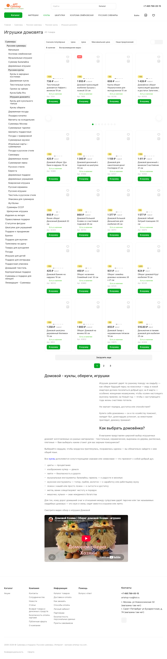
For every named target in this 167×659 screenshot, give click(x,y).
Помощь (83, 588)
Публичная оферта (38, 621)
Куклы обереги (17, 107)
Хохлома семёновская (19, 53)
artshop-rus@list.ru (130, 597)
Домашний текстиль (15, 268)
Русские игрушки (17, 191)
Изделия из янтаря (15, 215)
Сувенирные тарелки (19, 127)
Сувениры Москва (17, 123)
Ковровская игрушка (19, 183)
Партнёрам (59, 613)
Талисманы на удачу (15, 243)
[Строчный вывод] (157, 42)
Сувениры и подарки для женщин (18, 277)
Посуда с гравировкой (20, 136)
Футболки (13, 203)
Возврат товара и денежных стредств (38, 610)
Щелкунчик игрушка (17, 211)
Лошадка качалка (17, 115)
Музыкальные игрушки (20, 57)
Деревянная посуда (18, 111)
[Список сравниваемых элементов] (145, 15)
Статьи (32, 605)
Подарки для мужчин (16, 239)
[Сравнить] (67, 61)
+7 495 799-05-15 (152, 6)
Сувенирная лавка (17, 162)
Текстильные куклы (20, 84)
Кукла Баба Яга (18, 92)
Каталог (8, 588)
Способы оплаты (62, 605)
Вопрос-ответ (85, 593)
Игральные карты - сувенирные (18, 145)
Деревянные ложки (18, 158)
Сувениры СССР (15, 207)
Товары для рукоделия (17, 247)
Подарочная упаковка (16, 264)
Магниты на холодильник (21, 119)
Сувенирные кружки (19, 140)
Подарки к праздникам (17, 231)
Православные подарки (17, 219)
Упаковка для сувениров (21, 199)
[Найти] (113, 6)
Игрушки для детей (15, 255)
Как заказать (60, 601)
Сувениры (10, 41)
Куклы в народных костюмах (19, 75)
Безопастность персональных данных (64, 617)
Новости (33, 601)
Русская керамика (17, 187)
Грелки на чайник (19, 88)
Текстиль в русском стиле (22, 195)
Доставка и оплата (62, 597)
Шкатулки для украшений (18, 227)
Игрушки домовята (20, 97)
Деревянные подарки (19, 175)
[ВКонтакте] (124, 620)
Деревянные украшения (20, 179)
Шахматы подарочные (19, 131)
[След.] (117, 365)
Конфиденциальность (13, 652)
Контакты (33, 593)
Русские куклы (16, 70)
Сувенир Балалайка (18, 62)
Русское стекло (16, 166)
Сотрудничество (37, 597)
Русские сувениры (16, 45)
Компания (34, 588)
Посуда (9, 251)
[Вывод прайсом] (161, 42)
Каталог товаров (62, 593)
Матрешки (13, 49)
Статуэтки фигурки (15, 223)
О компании (34, 625)
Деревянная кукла (19, 80)
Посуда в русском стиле (21, 150)
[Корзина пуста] (161, 15)
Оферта (31, 652)
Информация (60, 588)
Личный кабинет (62, 609)
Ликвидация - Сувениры (18, 282)
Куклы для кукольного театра (21, 102)
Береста (12, 170)
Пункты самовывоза (63, 623)
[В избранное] (67, 57)
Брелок (9, 235)
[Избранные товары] (153, 15)
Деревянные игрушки (19, 66)
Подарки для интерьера (17, 259)
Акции (7, 593)
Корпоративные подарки (18, 272)
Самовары (13, 154)
